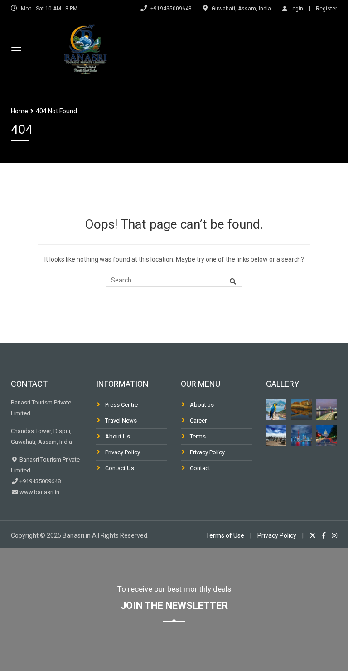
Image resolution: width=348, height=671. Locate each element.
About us (202, 404)
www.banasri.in (38, 492)
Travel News (121, 420)
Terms (198, 436)
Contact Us (119, 468)
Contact (200, 468)
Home (19, 111)
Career (198, 420)
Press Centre (121, 404)
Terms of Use (225, 535)
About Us (117, 436)
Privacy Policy (122, 452)
